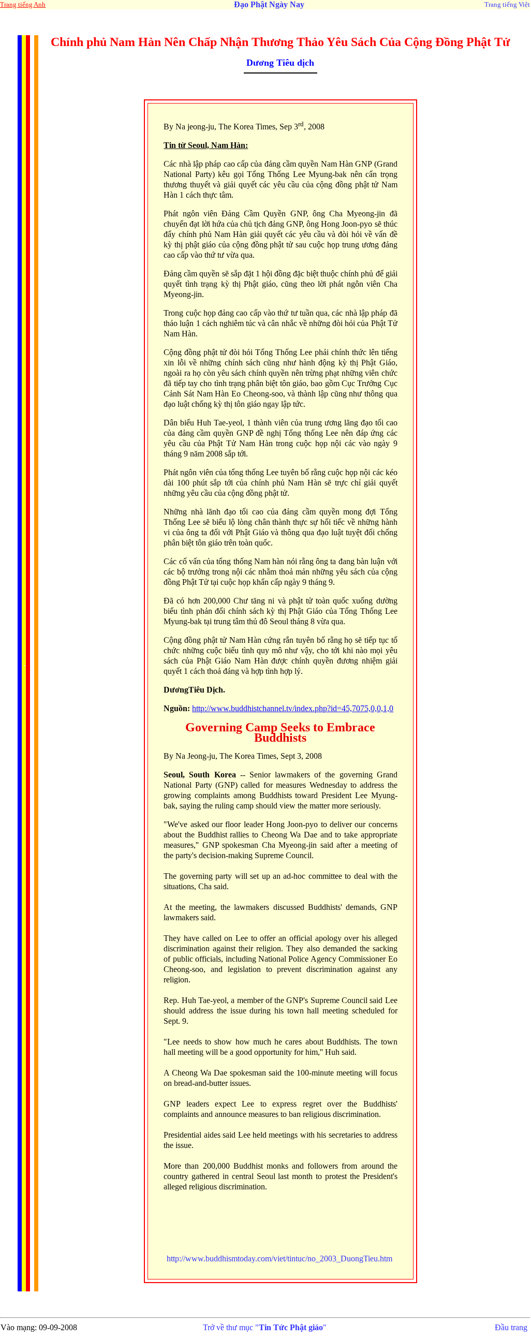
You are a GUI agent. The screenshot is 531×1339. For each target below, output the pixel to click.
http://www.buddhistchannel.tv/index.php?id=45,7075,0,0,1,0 (292, 708)
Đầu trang (511, 1327)
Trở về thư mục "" (265, 1327)
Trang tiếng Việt (507, 4)
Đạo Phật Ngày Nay (269, 4)
